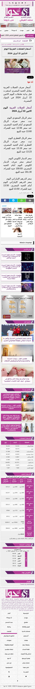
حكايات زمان (26, 663)
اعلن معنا (26, 667)
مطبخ (6, 30)
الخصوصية (9, 667)
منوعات (9, 640)
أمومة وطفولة (9, 645)
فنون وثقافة (26, 627)
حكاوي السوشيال (9, 636)
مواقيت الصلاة (25, 545)
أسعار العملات (24, 438)
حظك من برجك (9, 654)
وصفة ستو (26, 645)
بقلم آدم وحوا (26, 658)
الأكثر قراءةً (26, 390)
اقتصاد (25, 41)
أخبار (28, 30)
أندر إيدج (26, 636)
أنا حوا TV (14, 30)
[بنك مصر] (17, 25)
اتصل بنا (26, 672)
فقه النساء (25, 649)
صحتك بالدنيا (26, 631)
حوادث (22, 30)
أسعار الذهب (25, 474)
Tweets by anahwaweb (27, 584)
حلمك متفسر (9, 649)
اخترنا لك (27, 322)
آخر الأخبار (27, 250)
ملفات (26, 640)
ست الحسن (9, 622)
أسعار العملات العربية (21, 107)
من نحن (9, 663)
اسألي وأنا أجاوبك (26, 654)
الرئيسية (26, 613)
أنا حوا (9, 658)
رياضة (9, 627)
